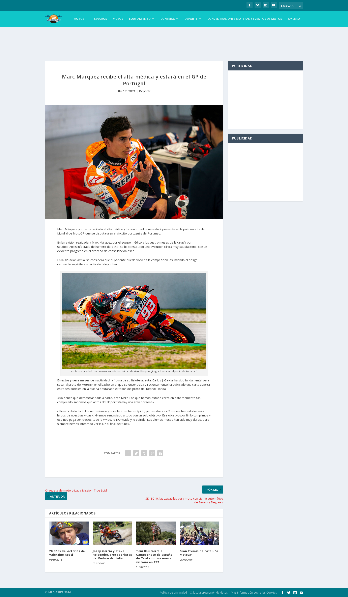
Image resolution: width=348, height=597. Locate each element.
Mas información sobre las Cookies (254, 592)
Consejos (168, 19)
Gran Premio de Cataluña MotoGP (199, 553)
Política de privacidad (173, 592)
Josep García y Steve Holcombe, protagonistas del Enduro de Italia (112, 554)
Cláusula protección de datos (209, 592)
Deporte (191, 19)
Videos (118, 19)
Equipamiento (140, 19)
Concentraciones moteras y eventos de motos (244, 19)
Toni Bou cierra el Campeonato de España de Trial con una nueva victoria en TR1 (154, 556)
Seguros (100, 19)
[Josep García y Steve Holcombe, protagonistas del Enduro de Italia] (112, 533)
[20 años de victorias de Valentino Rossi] (69, 533)
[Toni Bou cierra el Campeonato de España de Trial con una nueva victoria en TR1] (156, 533)
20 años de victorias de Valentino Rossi (67, 553)
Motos (79, 19)
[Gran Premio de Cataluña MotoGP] (199, 533)
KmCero (294, 19)
